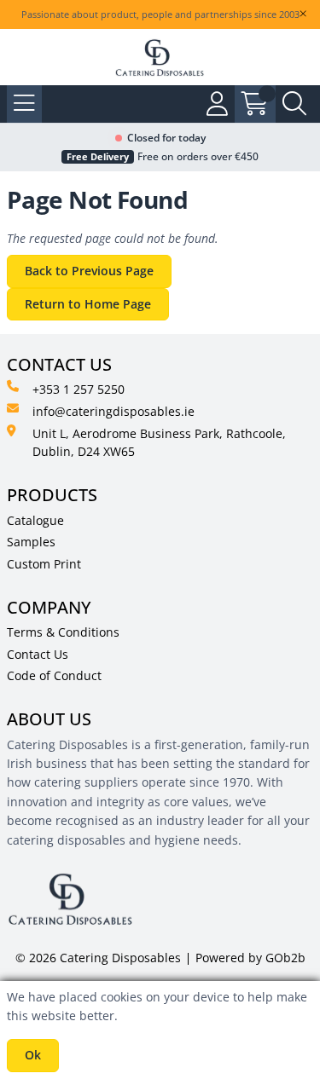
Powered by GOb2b (250, 957)
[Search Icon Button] (294, 104)
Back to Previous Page (89, 271)
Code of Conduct (54, 675)
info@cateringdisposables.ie (113, 411)
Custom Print (44, 564)
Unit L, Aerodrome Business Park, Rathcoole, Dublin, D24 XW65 (159, 442)
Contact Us (37, 654)
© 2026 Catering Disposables (98, 957)
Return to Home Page (88, 304)
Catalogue (35, 520)
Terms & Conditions (63, 632)
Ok (33, 1055)
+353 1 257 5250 (78, 389)
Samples (31, 542)
